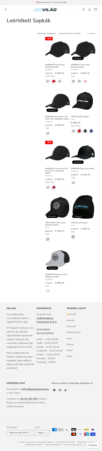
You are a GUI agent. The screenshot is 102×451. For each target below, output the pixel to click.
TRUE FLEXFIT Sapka (80, 117)
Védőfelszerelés (74, 332)
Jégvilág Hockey (31, 442)
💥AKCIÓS (71, 314)
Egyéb (69, 356)
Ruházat (70, 344)
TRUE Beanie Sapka (79, 223)
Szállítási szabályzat (53, 445)
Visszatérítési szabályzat (65, 442)
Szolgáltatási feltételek (34, 445)
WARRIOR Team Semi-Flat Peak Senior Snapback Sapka (56, 171)
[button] (5, 9)
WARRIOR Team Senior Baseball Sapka (55, 66)
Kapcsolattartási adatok (72, 445)
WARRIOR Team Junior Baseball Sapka (80, 66)
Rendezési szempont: (47, 33)
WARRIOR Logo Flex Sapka (82, 169)
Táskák (70, 350)
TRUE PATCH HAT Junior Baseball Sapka (55, 224)
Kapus (69, 338)
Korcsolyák (71, 326)
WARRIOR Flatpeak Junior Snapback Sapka (56, 275)
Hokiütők (71, 320)
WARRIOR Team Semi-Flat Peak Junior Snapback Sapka (57, 118)
